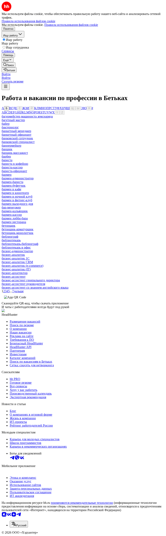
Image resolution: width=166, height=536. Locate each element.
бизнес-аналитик (13, 254)
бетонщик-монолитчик (17, 233)
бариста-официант (14, 171)
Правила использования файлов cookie (71, 24)
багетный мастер (13, 120)
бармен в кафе (11, 189)
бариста (7, 160)
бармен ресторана (14, 222)
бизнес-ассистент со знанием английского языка (35, 287)
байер (6, 123)
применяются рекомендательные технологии (82, 502)
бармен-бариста (12, 182)
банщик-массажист (15, 153)
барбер (6, 156)
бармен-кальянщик (15, 211)
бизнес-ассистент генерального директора (31, 280)
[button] (6, 74)
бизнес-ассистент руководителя (23, 284)
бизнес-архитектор (15, 273)
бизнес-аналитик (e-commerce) (22, 265)
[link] (8, 64)
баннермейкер (11, 145)
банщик (7, 149)
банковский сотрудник (17, 138)
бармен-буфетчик (14, 185)
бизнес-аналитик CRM (17, 262)
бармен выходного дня (17, 204)
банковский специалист (18, 142)
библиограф (10, 236)
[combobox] (19, 524)
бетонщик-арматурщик (17, 229)
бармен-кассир (12, 214)
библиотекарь (11, 240)
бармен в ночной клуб (17, 196)
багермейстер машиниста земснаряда (27, 116)
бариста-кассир (12, 167)
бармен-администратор (18, 178)
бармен (7, 174)
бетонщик (8, 225)
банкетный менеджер (16, 131)
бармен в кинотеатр (15, 193)
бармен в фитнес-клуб (17, 200)
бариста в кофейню (15, 163)
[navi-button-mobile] (6, 86)
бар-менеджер (11, 207)
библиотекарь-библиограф (20, 244)
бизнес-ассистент (14, 276)
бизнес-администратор (17, 251)
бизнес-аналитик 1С (16, 258)
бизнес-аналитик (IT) (16, 269)
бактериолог (10, 127)
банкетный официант (16, 134)
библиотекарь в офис (16, 247)
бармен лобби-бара (15, 218)
